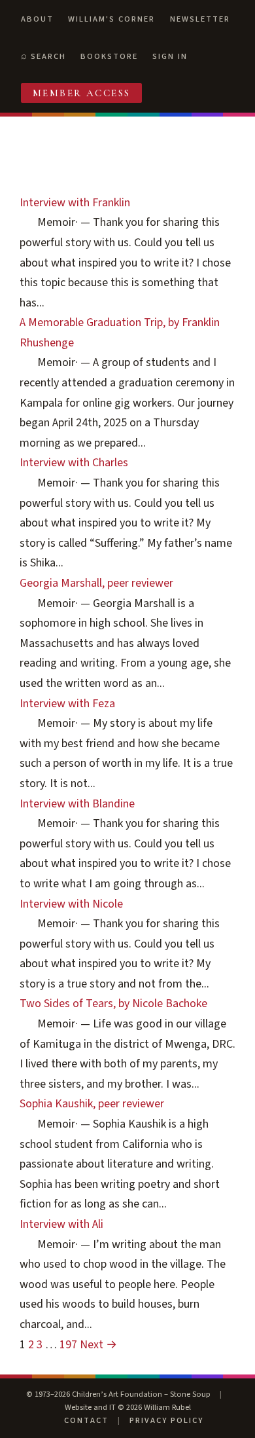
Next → (98, 1345)
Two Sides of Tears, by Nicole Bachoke (113, 1003)
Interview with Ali (61, 1224)
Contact (86, 1420)
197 (68, 1345)
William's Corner (111, 19)
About (37, 19)
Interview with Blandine (77, 804)
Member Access (82, 93)
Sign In (170, 56)
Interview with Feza (67, 703)
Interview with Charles (74, 462)
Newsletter (200, 19)
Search (48, 56)
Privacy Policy (166, 1420)
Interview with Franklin (75, 202)
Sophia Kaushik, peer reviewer (92, 1104)
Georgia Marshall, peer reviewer (96, 583)
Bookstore (109, 56)
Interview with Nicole (71, 904)
